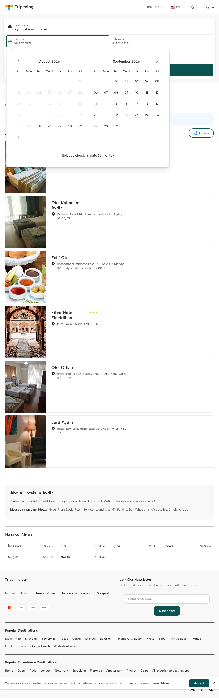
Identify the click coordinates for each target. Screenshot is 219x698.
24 (29, 126)
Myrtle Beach (179, 639)
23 (18, 126)
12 (49, 104)
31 (29, 137)
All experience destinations (170, 670)
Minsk (197, 639)
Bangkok (105, 639)
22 (80, 115)
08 (80, 92)
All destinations (64, 646)
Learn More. (160, 683)
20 (60, 115)
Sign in (209, 7)
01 (80, 81)
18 (39, 115)
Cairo (144, 670)
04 (39, 92)
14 (70, 104)
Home (9, 593)
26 (49, 126)
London (10, 646)
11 (39, 104)
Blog (24, 593)
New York (61, 670)
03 (29, 92)
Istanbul (90, 639)
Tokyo (64, 639)
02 (19, 92)
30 (19, 137)
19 (49, 115)
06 (60, 92)
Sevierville (49, 639)
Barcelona (79, 670)
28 (70, 126)
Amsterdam (114, 670)
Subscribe (167, 611)
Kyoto (150, 639)
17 (29, 115)
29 (80, 126)
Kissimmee (13, 639)
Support (103, 593)
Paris (22, 646)
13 (59, 104)
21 (70, 115)
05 (49, 92)
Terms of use (45, 593)
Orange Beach (40, 646)
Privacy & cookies (76, 593)
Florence (96, 670)
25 (39, 126)
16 (18, 115)
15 (80, 104)
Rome (9, 670)
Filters (204, 133)
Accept (199, 683)
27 (59, 126)
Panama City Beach (129, 639)
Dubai (21, 670)
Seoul (162, 639)
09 (19, 104)
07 (70, 92)
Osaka (76, 639)
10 (29, 104)
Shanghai (31, 639)
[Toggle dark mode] (193, 7)
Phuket (131, 670)
